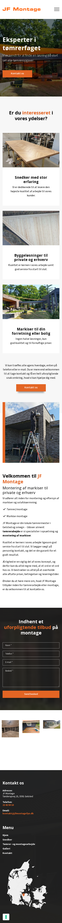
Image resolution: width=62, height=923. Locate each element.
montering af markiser (17, 535)
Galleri (6, 849)
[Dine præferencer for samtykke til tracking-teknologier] (6, 917)
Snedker (7, 840)
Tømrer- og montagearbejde (19, 844)
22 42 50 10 (8, 805)
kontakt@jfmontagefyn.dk (18, 813)
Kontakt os (17, 73)
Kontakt (7, 853)
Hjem (5, 835)
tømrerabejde (11, 531)
